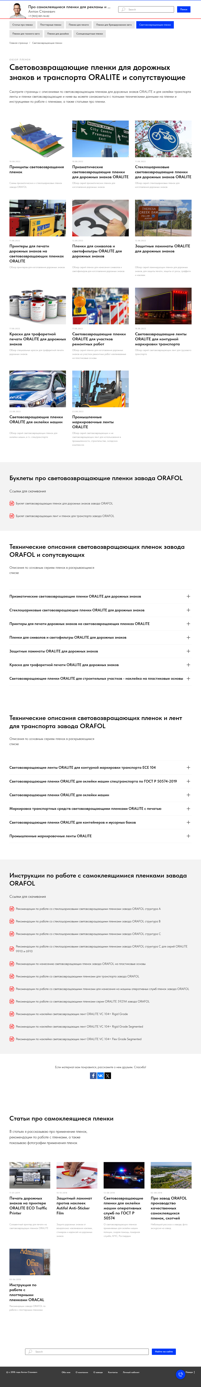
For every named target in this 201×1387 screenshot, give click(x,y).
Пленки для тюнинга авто (26, 33)
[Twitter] (107, 1075)
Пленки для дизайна (58, 33)
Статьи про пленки (22, 24)
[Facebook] (93, 1075)
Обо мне (66, 1372)
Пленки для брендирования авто (114, 24)
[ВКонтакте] (100, 1075)
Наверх (189, 1372)
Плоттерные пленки (50, 24)
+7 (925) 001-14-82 (38, 16)
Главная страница (18, 42)
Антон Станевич (41, 11)
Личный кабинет (131, 1372)
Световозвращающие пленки (155, 24)
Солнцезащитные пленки (89, 33)
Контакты (113, 1372)
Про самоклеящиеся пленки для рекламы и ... (69, 6)
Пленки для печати (79, 24)
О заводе (98, 1372)
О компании (82, 1372)
